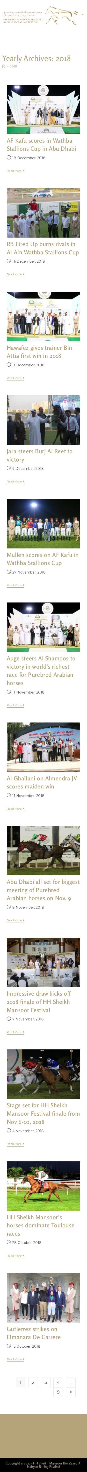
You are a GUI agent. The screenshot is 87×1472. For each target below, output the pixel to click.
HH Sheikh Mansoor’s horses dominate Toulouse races (40, 1225)
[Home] (3, 66)
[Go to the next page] (71, 1392)
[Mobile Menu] (83, 36)
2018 (13, 66)
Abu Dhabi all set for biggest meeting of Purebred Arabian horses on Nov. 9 (43, 890)
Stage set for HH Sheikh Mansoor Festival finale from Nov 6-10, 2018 (43, 1113)
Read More (15, 171)
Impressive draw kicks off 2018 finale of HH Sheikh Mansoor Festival (39, 1001)
